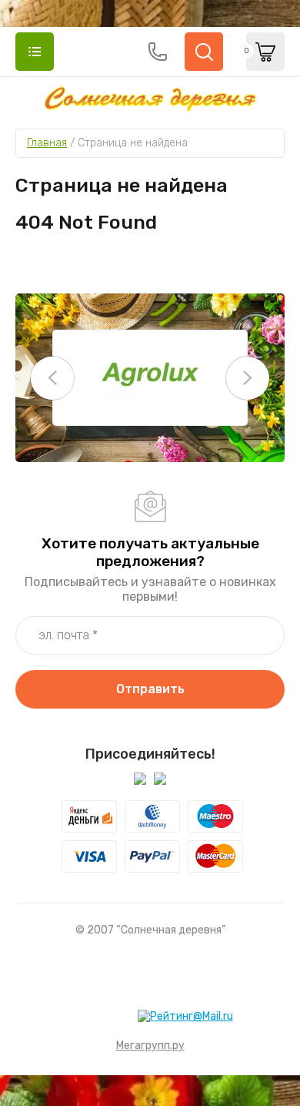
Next (247, 378)
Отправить (150, 689)
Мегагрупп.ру (150, 1045)
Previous (52, 378)
